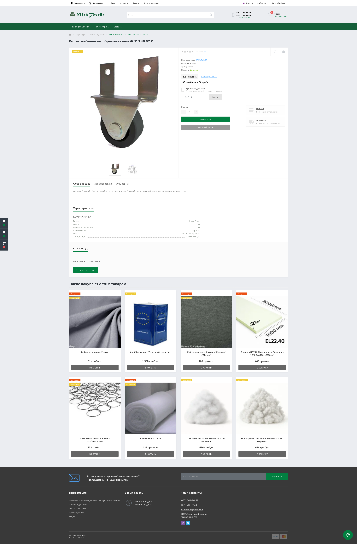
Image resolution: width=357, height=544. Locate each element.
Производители (76, 512)
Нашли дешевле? (209, 76)
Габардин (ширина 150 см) (94, 352)
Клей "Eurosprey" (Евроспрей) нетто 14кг (151, 352)
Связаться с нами (77, 508)
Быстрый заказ (205, 127)
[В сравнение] (116, 298)
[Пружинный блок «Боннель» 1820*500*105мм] (95, 408)
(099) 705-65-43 (244, 15)
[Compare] (283, 52)
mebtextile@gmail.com (192, 509)
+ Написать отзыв (85, 270)
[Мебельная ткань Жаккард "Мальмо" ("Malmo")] (206, 322)
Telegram (188, 523)
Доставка (261, 120)
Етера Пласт (201, 60)
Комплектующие (97, 34)
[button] (4, 245)
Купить (215, 97)
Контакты (124, 3)
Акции (72, 516)
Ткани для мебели (80, 26)
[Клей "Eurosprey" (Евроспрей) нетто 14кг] (150, 322)
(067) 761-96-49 (244, 12)
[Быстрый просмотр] (116, 302)
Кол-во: (184, 107)
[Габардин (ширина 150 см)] (95, 322)
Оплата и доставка (152, 3)
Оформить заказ (281, 16)
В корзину (205, 119)
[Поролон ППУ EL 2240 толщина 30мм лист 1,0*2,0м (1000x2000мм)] (262, 322)
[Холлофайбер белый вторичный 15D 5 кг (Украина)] (262, 408)
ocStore (82, 535)
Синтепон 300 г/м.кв (150, 438)
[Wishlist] (274, 52)
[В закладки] (116, 294)
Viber (183, 523)
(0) (205, 51)
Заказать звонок (243, 17)
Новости (135, 3)
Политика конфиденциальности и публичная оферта (94, 500)
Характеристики (103, 183)
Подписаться (277, 476)
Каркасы (118, 26)
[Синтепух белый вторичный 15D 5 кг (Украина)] (206, 408)
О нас (113, 3)
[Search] (211, 15)
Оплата (260, 108)
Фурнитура (101, 26)
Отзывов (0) (122, 183)
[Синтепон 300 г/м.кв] (150, 408)
